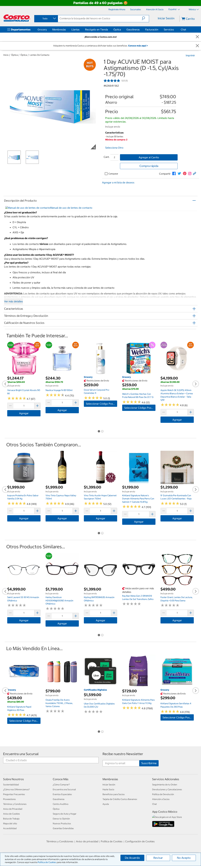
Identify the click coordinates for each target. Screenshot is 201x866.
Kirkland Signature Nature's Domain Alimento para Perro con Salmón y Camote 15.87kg (138, 498)
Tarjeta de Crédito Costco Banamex (120, 799)
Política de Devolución (163, 794)
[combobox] (45, 18)
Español (172, 9)
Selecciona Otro (114, 147)
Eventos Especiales (62, 794)
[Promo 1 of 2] (99, 431)
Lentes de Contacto (39, 54)
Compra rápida (148, 166)
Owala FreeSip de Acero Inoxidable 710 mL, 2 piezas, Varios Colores (59, 703)
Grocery (42, 29)
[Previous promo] (5, 384)
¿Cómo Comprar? (61, 784)
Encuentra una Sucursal (21, 754)
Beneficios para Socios (114, 794)
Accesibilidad (10, 828)
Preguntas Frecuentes (14, 794)
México (192, 9)
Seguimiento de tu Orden (164, 784)
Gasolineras (133, 29)
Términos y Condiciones (15, 804)
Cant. (107, 156)
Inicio (5, 54)
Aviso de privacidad (87, 841)
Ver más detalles (13, 301)
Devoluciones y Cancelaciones (167, 789)
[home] (16, 18)
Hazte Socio (108, 789)
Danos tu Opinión (61, 818)
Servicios (169, 29)
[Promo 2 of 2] (102, 431)
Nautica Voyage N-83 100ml (59, 390)
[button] (145, 18)
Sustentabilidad (11, 784)
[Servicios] (174, 29)
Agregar (24, 413)
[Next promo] (196, 384)
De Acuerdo (132, 858)
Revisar (158, 858)
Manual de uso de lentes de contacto (71, 207)
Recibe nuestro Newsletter (123, 754)
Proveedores (9, 799)
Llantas (75, 29)
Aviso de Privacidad (12, 808)
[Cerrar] (197, 37)
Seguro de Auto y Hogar (64, 813)
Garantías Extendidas (63, 828)
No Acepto (184, 858)
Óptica (117, 29)
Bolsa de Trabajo (11, 818)
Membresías (59, 29)
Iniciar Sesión (166, 18)
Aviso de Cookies (11, 813)
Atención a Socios (161, 799)
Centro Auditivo (60, 804)
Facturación (151, 29)
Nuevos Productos (62, 823)
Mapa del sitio (10, 823)
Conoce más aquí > (138, 45)
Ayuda (106, 804)
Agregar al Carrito (149, 157)
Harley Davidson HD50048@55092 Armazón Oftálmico (59, 600)
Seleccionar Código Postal (101, 403)
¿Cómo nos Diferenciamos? (16, 789)
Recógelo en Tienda (96, 29)
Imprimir (190, 55)
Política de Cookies (47, 862)
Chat (183, 29)
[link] (174, 173)
